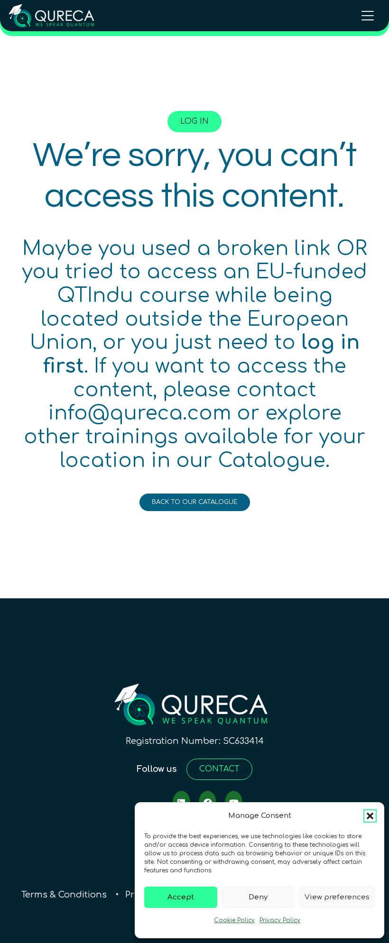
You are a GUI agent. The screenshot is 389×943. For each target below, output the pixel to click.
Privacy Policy (279, 920)
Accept (180, 897)
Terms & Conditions (65, 894)
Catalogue (271, 461)
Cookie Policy (234, 920)
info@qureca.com (139, 413)
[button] (370, 816)
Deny (258, 897)
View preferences (337, 897)
